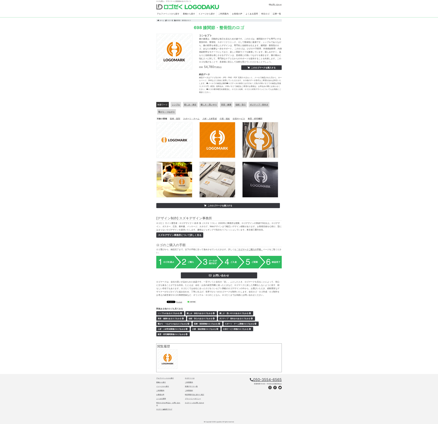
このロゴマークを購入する (263, 67)
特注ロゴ (265, 14)
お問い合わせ (276, 4)
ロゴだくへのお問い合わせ (194, 403)
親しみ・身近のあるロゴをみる (200, 313)
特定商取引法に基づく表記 (194, 395)
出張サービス (239, 118)
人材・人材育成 (209, 118)
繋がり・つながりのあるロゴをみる (172, 324)
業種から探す (189, 14)
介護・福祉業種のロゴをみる (204, 329)
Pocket (179, 302)
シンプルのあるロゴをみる (169, 313)
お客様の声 (237, 14)
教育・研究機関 (255, 118)
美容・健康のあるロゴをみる (170, 318)
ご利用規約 (189, 390)
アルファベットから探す (168, 14)
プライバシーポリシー (193, 399)
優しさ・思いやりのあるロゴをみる (234, 313)
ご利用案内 (223, 14)
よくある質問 (252, 14)
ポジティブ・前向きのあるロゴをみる (235, 318)
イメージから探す (206, 14)
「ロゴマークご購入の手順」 (249, 249)
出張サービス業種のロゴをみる (236, 329)
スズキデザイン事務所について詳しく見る (179, 235)
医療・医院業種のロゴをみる (206, 324)
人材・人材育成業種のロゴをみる (172, 329)
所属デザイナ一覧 (191, 386)
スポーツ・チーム (191, 118)
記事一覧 (277, 14)
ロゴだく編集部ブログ (164, 409)
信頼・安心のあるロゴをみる (201, 318)
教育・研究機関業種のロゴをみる (172, 334)
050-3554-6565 (267, 379)
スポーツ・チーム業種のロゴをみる (239, 324)
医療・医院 (175, 118)
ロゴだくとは (189, 378)
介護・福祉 (225, 118)
